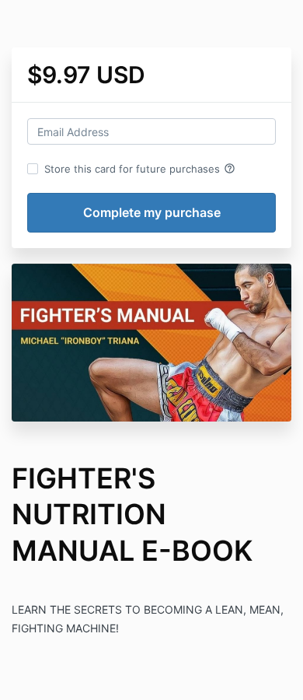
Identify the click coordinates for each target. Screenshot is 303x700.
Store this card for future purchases (139, 169)
